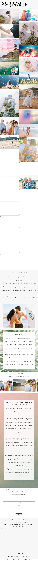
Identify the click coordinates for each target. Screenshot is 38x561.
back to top (28, 556)
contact (22, 556)
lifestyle (24, 519)
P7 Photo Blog (28, 559)
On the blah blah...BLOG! (13, 556)
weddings (19, 519)
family (13, 519)
